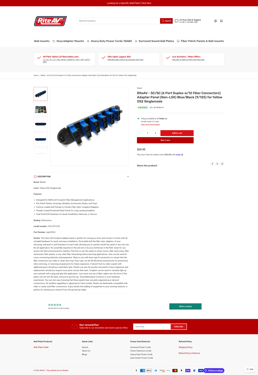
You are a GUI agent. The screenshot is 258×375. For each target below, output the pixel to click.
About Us (86, 351)
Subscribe (178, 326)
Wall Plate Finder (41, 347)
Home (36, 75)
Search (85, 347)
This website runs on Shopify (57, 370)
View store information (150, 125)
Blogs (84, 354)
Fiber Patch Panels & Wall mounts (199, 41)
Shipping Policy (185, 347)
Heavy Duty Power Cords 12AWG (108, 41)
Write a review (185, 306)
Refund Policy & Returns (189, 353)
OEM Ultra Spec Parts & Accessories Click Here (125, 60)
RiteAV (139, 88)
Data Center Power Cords (141, 358)
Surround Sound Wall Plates (153, 41)
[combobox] (125, 21)
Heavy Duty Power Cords (141, 354)
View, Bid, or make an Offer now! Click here (188, 60)
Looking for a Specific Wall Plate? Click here (129, 3)
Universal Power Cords (140, 347)
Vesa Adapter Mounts (67, 41)
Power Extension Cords (140, 351)
